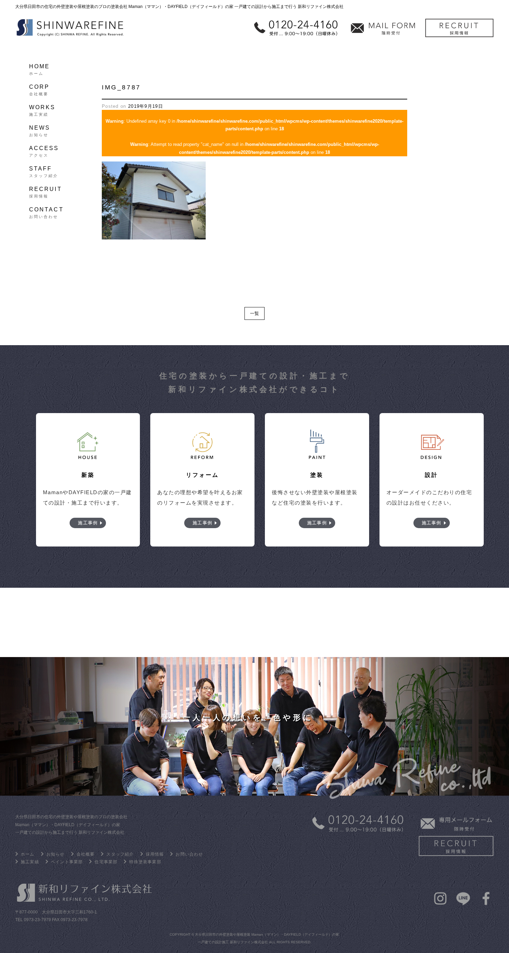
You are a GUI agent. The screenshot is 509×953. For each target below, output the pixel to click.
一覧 (254, 313)
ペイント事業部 (67, 861)
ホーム (28, 854)
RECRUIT (45, 191)
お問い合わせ (189, 854)
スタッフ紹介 (120, 854)
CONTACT (46, 212)
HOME (39, 68)
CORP (39, 89)
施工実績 (30, 861)
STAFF (44, 171)
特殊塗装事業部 (145, 861)
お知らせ (55, 854)
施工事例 (88, 522)
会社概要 (86, 854)
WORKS (42, 109)
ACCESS (44, 150)
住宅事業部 (106, 861)
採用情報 (155, 854)
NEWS (40, 130)
